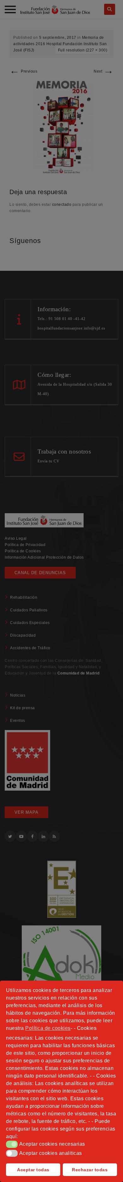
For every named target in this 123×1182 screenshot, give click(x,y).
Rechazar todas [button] (90, 1169)
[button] (12, 1144)
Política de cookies (48, 1028)
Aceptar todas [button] (33, 1169)
